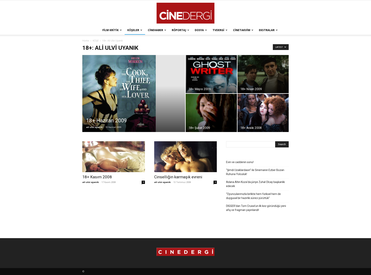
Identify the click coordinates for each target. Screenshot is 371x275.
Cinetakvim (241, 30)
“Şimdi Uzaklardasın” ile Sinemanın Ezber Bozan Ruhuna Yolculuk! (255, 172)
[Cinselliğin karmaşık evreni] (185, 156)
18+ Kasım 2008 (97, 177)
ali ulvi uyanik (94, 127)
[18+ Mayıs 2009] (211, 74)
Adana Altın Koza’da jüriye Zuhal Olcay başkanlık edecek (255, 184)
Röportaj (179, 30)
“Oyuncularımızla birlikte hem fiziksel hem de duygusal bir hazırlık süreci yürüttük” (253, 196)
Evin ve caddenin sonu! (240, 162)
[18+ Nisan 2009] (263, 74)
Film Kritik (110, 30)
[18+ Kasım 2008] (113, 156)
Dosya (199, 30)
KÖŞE (96, 40)
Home (85, 40)
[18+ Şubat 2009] (211, 113)
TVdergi (218, 30)
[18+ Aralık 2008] (263, 113)
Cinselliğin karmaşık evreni (178, 177)
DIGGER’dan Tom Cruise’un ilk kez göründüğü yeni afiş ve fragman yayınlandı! (256, 208)
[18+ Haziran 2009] (133, 99)
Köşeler (133, 30)
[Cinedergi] (185, 13)
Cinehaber (155, 30)
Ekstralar (267, 30)
